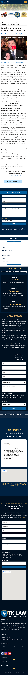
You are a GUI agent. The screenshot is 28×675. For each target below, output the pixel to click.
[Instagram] (6, 653)
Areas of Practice (6, 250)
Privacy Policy (4, 661)
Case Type (4, 380)
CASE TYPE (5, 204)
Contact (3, 258)
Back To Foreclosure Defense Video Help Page (12, 34)
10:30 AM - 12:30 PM (19, 395)
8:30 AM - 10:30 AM (7, 395)
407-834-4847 (23, 517)
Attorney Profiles (6, 255)
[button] (14, 659)
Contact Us (14, 279)
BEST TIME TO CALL (7, 218)
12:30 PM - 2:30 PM (8, 397)
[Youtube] (9, 653)
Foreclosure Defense (10, 22)
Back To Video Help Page (15, 175)
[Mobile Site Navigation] (25, 2)
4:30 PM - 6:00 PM (7, 557)
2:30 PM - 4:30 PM (18, 397)
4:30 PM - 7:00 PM (7, 399)
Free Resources (5, 261)
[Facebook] (2, 653)
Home (3, 22)
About (3, 253)
